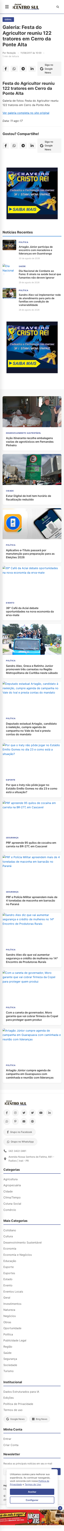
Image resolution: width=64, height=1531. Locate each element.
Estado (7, 1279)
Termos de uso (13, 1410)
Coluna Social (12, 1203)
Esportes (9, 1273)
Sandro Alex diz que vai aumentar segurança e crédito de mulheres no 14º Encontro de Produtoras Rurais (32, 958)
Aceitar (32, 1491)
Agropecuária (12, 1185)
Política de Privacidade (18, 1404)
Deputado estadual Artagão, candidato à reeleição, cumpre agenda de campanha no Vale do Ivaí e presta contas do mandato (31, 729)
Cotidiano (9, 1230)
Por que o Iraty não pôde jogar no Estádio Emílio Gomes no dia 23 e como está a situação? (31, 788)
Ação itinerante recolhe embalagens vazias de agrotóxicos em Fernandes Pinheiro (30, 441)
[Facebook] (6, 1112)
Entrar (7, 1439)
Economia (9, 1248)
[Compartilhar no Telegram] (23, 69)
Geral (8, 19)
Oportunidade (12, 1328)
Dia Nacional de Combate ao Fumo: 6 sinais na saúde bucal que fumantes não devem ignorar (40, 274)
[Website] (32, 1121)
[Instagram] (15, 1112)
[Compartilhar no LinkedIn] (32, 69)
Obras (7, 1322)
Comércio (9, 1210)
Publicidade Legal (14, 1340)
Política (8, 1334)
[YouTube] (41, 1112)
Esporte (8, 1267)
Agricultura (10, 1179)
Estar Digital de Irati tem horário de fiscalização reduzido (28, 497)
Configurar (32, 1500)
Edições (8, 1397)
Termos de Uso (33, 1484)
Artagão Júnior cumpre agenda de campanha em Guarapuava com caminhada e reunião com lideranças (30, 1074)
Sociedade (10, 1365)
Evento (7, 1285)
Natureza (9, 1309)
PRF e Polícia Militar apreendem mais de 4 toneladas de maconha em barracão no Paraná (31, 900)
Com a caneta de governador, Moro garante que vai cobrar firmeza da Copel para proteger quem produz (32, 1016)
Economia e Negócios (17, 1254)
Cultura (8, 1236)
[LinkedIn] (49, 1112)
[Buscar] (58, 7)
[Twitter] (23, 1112)
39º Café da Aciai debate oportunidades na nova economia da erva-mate (30, 611)
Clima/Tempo (12, 1197)
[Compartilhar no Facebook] (6, 69)
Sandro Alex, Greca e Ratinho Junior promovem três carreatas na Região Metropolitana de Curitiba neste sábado (32, 669)
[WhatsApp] (6, 1121)
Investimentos (12, 1303)
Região (7, 1346)
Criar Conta (10, 1445)
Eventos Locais (13, 1291)
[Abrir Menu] (7, 7)
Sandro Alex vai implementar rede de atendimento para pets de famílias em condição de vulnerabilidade (40, 300)
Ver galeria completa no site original (26, 113)
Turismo (8, 1371)
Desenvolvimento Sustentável (22, 1242)
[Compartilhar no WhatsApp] (14, 69)
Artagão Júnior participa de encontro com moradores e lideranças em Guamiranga (36, 250)
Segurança (10, 1359)
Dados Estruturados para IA (21, 1391)
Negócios (9, 1316)
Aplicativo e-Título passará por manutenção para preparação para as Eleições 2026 (30, 553)
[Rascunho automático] (32, 218)
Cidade (8, 1191)
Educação (9, 1261)
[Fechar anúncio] (60, 1508)
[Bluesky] (32, 1112)
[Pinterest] (15, 1121)
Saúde (7, 1352)
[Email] (23, 1121)
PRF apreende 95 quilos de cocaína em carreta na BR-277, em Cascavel (31, 844)
